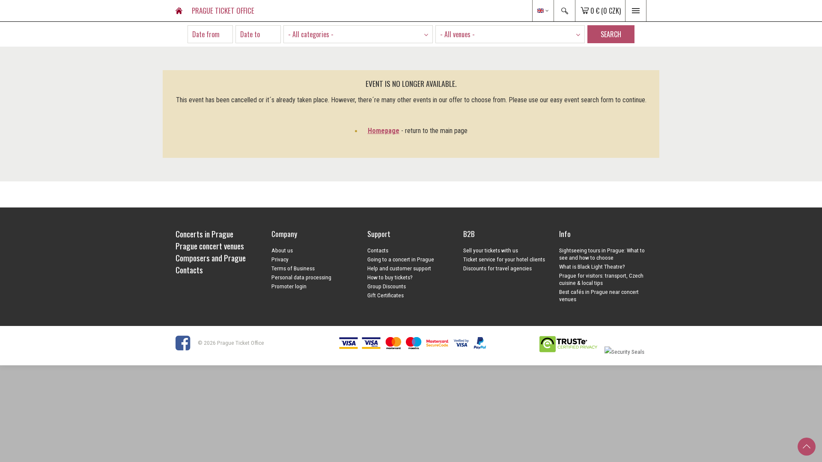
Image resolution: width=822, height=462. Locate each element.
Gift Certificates (385, 295)
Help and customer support (399, 268)
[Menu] (635, 10)
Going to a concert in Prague (400, 259)
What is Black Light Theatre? (592, 266)
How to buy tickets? (390, 277)
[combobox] (358, 34)
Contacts (377, 250)
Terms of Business (293, 268)
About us (282, 250)
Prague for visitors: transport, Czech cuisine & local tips (601, 279)
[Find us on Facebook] (186, 342)
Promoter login (289, 286)
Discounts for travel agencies (497, 268)
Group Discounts (386, 286)
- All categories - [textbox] (311, 34)
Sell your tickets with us (490, 250)
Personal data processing (301, 277)
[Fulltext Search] (564, 10)
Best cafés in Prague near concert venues (599, 295)
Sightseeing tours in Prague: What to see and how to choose (602, 254)
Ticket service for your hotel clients (504, 259)
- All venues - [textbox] (457, 34)
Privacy (280, 259)
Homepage (383, 131)
